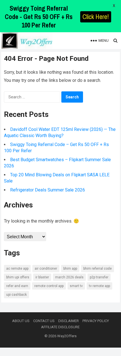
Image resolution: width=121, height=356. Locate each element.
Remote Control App (49, 286)
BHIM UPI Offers (17, 277)
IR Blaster (42, 277)
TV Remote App (99, 286)
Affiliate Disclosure (60, 327)
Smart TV (76, 286)
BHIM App (70, 269)
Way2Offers (67, 336)
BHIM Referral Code (97, 269)
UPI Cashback (16, 295)
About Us (21, 321)
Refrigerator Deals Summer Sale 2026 (47, 190)
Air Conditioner (46, 269)
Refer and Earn (17, 286)
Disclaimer (68, 321)
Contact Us (44, 321)
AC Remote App (17, 269)
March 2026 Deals (69, 277)
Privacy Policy (95, 321)
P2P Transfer (99, 277)
